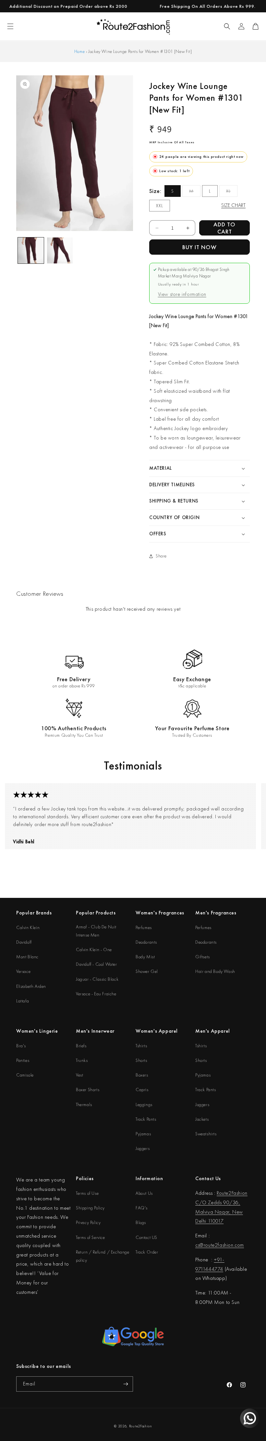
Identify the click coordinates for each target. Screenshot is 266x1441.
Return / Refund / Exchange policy (102, 1256)
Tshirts (141, 1046)
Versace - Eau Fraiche (96, 994)
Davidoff (24, 942)
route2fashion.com (224, 1245)
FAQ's (142, 1208)
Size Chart (233, 205)
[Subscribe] (125, 1384)
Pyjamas (143, 1134)
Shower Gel (147, 971)
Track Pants (146, 1119)
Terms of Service (90, 1237)
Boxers (142, 1075)
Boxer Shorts (87, 1089)
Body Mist (145, 957)
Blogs (141, 1222)
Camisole (25, 1075)
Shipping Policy (90, 1208)
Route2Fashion (140, 1426)
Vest (79, 1075)
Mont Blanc (27, 957)
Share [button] (161, 556)
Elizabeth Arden (31, 986)
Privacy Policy (88, 1222)
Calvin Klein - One (94, 949)
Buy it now (199, 247)
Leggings (144, 1104)
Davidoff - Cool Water (96, 964)
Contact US (146, 1237)
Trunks (82, 1060)
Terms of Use (87, 1193)
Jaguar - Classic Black (97, 979)
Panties (22, 1060)
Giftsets (202, 957)
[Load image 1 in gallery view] (31, 250)
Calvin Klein (28, 927)
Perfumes (144, 927)
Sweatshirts (206, 1134)
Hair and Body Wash (215, 971)
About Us (144, 1193)
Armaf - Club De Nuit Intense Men (96, 931)
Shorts (141, 1060)
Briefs (81, 1046)
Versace (23, 971)
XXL (159, 206)
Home (79, 51)
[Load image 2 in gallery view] (60, 250)
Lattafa (22, 1001)
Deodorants (146, 942)
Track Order (147, 1252)
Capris (142, 1089)
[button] (227, 26)
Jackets (202, 1119)
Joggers (143, 1148)
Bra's (21, 1046)
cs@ (199, 1245)
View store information (182, 294)
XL (231, 192)
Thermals (84, 1104)
